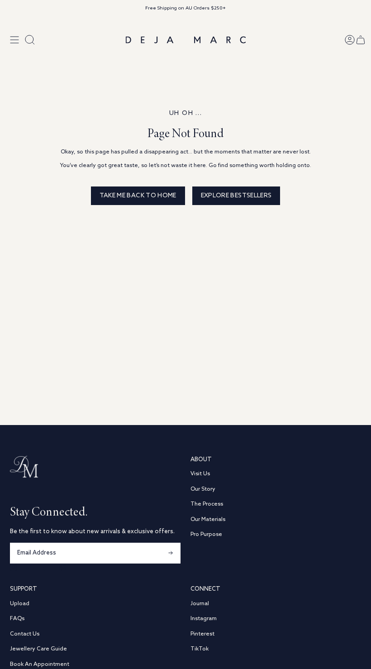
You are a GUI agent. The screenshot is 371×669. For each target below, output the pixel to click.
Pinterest (202, 634)
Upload (19, 603)
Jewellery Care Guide (38, 648)
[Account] (349, 40)
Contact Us (24, 634)
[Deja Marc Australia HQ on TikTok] (46, 567)
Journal (199, 603)
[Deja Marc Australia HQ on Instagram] (13, 567)
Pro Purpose (206, 534)
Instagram (203, 618)
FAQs (17, 618)
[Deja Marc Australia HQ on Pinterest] (62, 567)
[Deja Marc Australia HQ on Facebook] (29, 567)
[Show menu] (14, 40)
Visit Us (200, 473)
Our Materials (207, 519)
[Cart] (360, 40)
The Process (206, 504)
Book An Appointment (39, 664)
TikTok (199, 648)
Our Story (202, 489)
